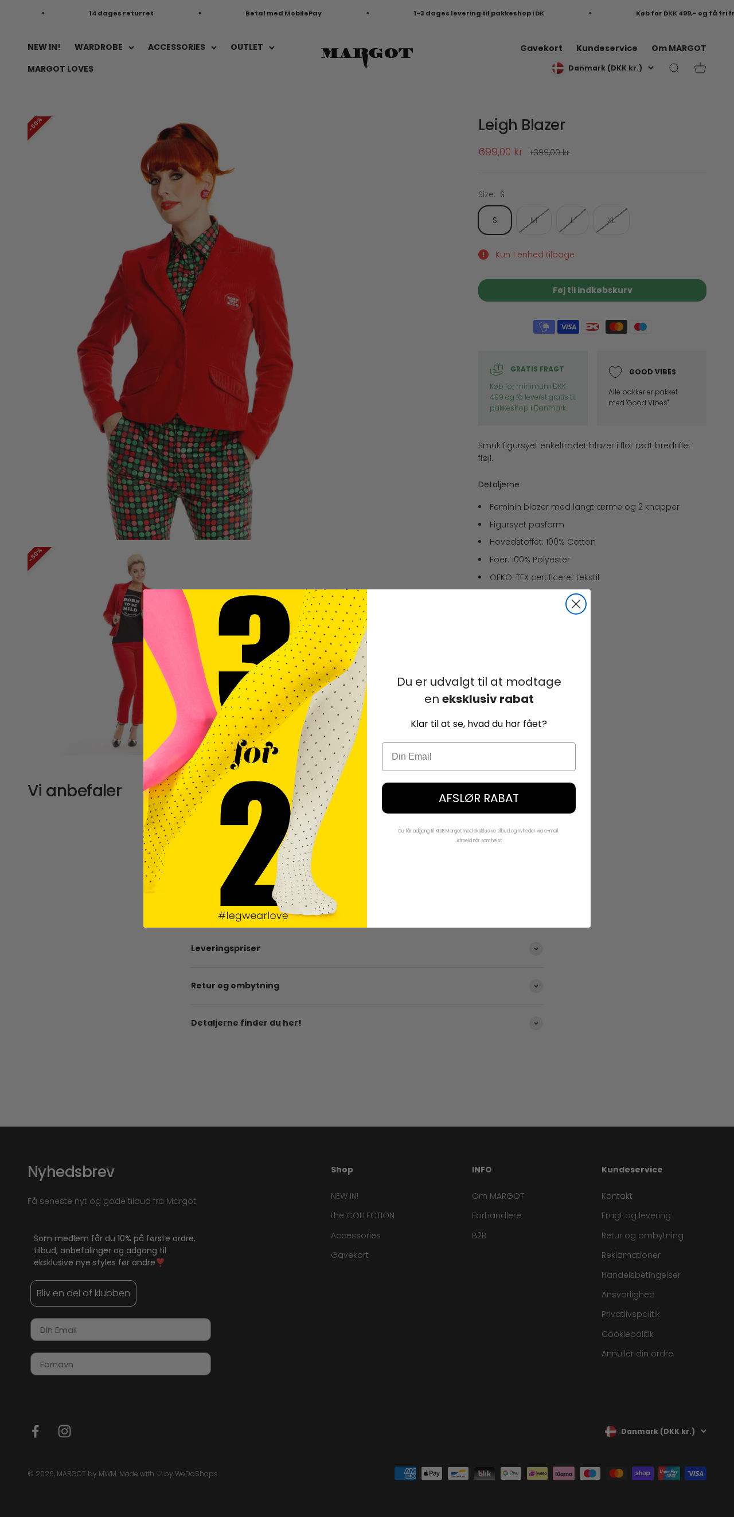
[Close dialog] (576, 604)
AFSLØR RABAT (479, 798)
